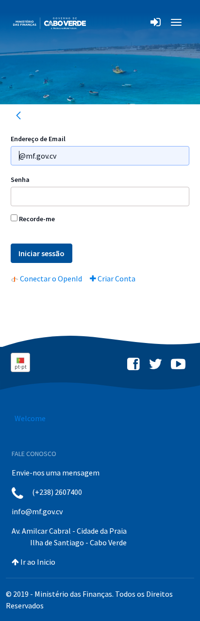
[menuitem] (46, 278)
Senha (20, 179)
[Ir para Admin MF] (49, 22)
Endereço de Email (38, 138)
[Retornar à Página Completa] (18, 117)
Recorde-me (36, 218)
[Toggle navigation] (99, 22)
